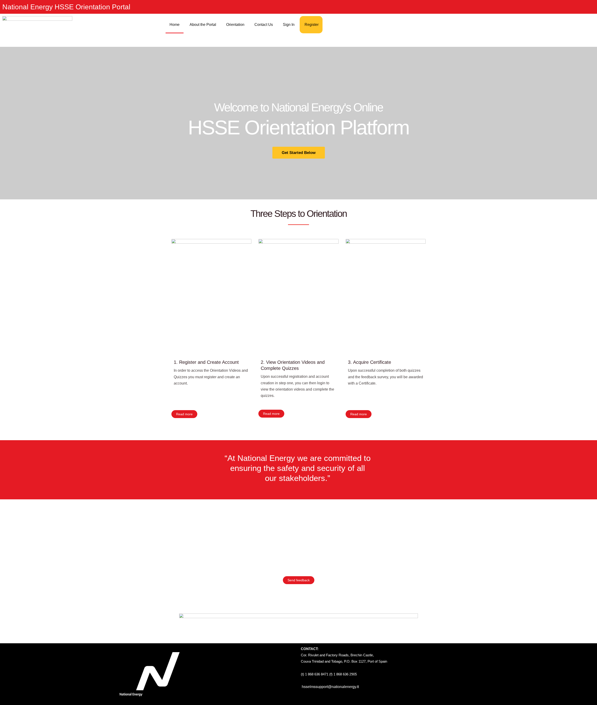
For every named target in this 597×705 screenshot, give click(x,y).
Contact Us (263, 25)
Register (312, 25)
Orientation (235, 25)
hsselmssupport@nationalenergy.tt (330, 687)
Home (175, 25)
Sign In (289, 25)
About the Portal (203, 25)
